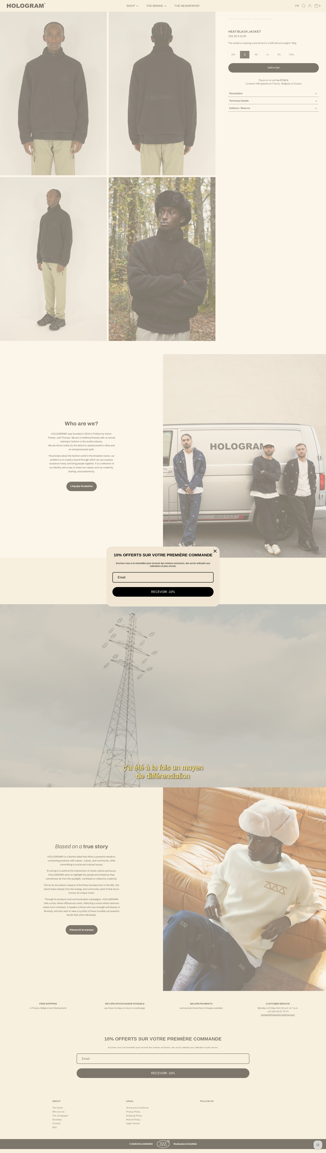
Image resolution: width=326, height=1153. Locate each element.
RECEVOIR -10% (163, 591)
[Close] (215, 551)
